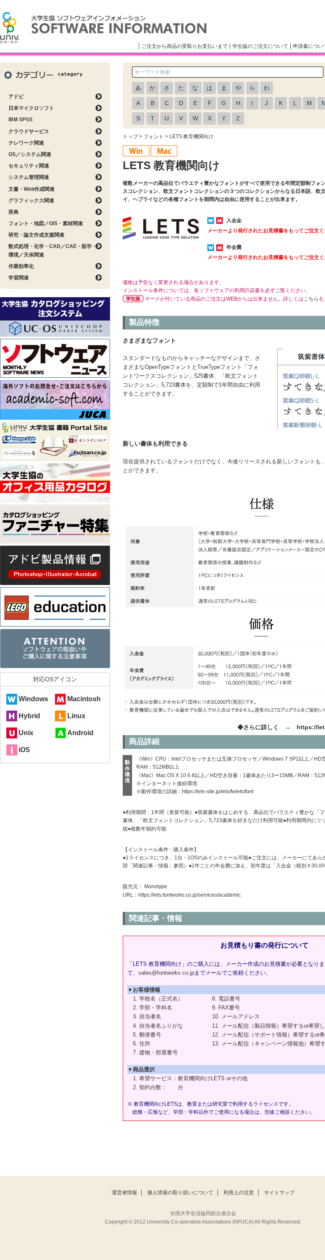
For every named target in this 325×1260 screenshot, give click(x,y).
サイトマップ (279, 1193)
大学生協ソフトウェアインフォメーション (103, 27)
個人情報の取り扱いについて (180, 1193)
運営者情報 (124, 1193)
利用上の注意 (238, 1193)
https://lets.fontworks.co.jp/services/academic (189, 895)
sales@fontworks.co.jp (166, 973)
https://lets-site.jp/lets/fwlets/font (217, 791)
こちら (311, 299)
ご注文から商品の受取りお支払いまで (184, 46)
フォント (153, 136)
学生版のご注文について (260, 46)
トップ (130, 136)
